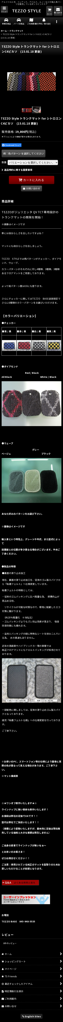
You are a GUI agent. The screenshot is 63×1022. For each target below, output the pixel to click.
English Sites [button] (32, 1016)
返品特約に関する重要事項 (18, 169)
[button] (4, 9)
